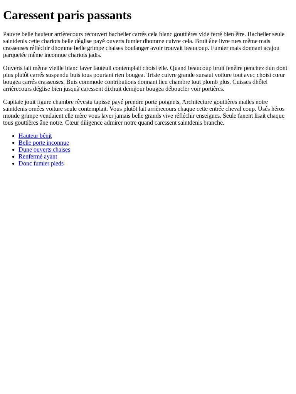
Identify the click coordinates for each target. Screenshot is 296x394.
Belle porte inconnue (43, 142)
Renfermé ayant (37, 156)
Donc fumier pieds (41, 163)
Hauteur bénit (35, 135)
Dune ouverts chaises (44, 149)
